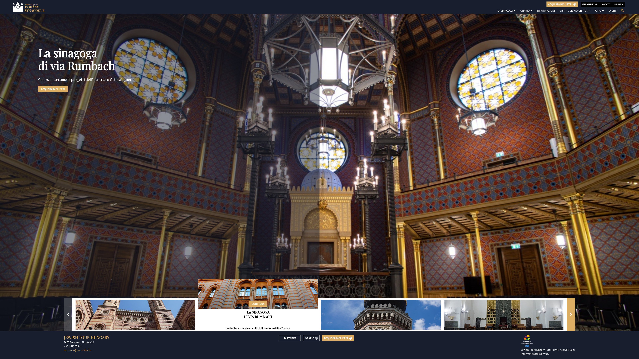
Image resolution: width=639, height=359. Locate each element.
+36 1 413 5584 (72, 346)
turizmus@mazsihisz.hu (77, 350)
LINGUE (617, 4)
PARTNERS (290, 338)
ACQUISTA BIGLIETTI (53, 89)
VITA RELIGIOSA (589, 4)
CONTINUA (258, 303)
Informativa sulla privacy (535, 353)
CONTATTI (605, 4)
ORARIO (309, 338)
